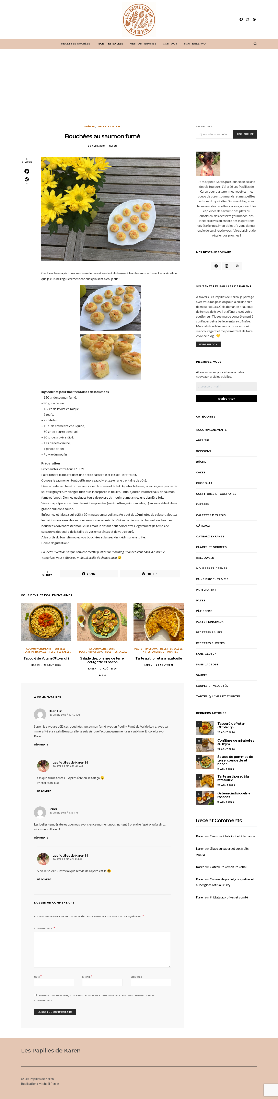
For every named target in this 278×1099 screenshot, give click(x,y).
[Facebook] (241, 19)
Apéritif (89, 126)
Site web (136, 977)
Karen (112, 146)
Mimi (53, 809)
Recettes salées (110, 43)
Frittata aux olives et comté (229, 897)
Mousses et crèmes (211, 568)
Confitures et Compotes (216, 493)
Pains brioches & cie (212, 579)
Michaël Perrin (48, 1083)
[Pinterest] (254, 19)
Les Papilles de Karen (68, 762)
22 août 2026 (226, 749)
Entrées (60, 649)
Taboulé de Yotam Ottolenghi (46, 658)
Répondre (41, 744)
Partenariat (206, 589)
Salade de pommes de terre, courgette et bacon (102, 660)
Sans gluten (206, 653)
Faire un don (208, 344)
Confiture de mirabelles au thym (235, 742)
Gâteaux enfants (210, 536)
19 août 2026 (225, 802)
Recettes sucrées (75, 43)
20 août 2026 (164, 665)
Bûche (201, 461)
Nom (38, 977)
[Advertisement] (139, 87)
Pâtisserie (204, 611)
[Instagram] (248, 19)
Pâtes (200, 600)
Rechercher (204, 126)
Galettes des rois (211, 515)
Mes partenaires (143, 43)
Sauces (202, 675)
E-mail (87, 977)
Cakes (201, 472)
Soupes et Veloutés (212, 685)
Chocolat (204, 483)
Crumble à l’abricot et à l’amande (232, 836)
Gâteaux (203, 525)
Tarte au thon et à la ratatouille (158, 658)
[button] (100, 675)
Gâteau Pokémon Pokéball (228, 867)
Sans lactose (207, 664)
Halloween (205, 557)
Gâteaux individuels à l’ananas (233, 795)
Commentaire (43, 928)
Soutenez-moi (195, 43)
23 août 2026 (52, 665)
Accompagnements (39, 649)
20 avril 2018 (96, 146)
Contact (170, 43)
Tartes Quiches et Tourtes (159, 652)
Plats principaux (34, 652)
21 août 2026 (108, 668)
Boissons (203, 451)
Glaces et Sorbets (211, 547)
